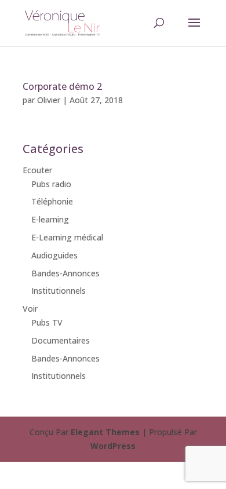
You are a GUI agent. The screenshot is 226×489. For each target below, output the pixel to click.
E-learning (50, 219)
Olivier (48, 99)
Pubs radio (51, 183)
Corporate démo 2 (62, 86)
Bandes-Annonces (65, 273)
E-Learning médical (67, 237)
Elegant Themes (105, 431)
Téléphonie (52, 201)
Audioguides (54, 255)
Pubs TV (47, 322)
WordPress (113, 445)
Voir (30, 308)
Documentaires (60, 340)
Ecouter (37, 170)
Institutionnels (58, 290)
